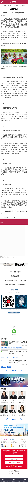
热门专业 (3, 5)
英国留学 (9, 366)
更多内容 (14, 370)
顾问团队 (3, 389)
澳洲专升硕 (3, 347)
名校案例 (16, 5)
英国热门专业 (3, 366)
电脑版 (15, 470)
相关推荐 (4, 339)
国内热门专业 (10, 357)
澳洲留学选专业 (20, 347)
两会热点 (15, 357)
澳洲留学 (14, 347)
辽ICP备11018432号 (14, 473)
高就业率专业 (3, 357)
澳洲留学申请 (9, 347)
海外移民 (25, 481)
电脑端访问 (14, 324)
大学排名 (22, 5)
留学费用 (10, 5)
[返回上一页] (3, 9)
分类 (26, 2)
